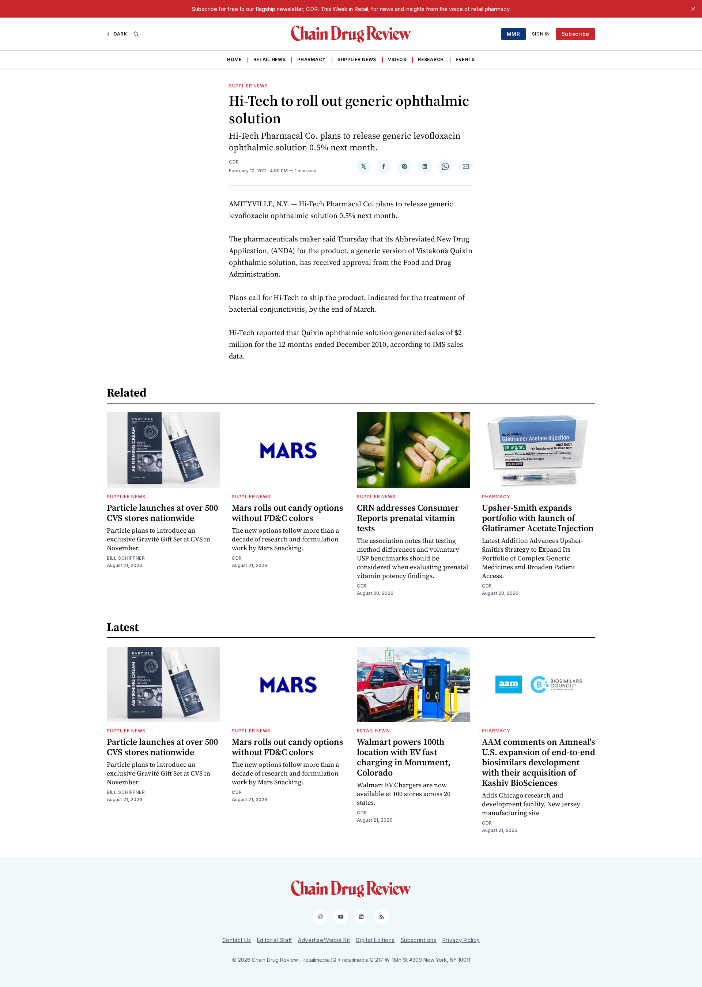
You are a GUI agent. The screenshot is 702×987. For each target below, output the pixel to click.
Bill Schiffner (126, 558)
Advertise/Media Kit (324, 940)
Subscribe (575, 34)
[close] (693, 9)
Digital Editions (375, 940)
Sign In (541, 34)
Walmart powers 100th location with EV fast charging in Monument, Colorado (403, 757)
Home (234, 59)
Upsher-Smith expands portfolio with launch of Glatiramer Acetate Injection (538, 518)
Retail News (269, 59)
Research (431, 59)
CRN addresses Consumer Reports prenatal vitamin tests (408, 518)
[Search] (136, 34)
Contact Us (236, 940)
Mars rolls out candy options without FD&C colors (287, 513)
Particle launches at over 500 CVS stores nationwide (162, 513)
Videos (397, 59)
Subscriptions (419, 940)
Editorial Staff (274, 940)
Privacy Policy (461, 940)
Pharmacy (311, 59)
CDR (234, 162)
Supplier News (356, 59)
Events (465, 59)
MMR (513, 34)
